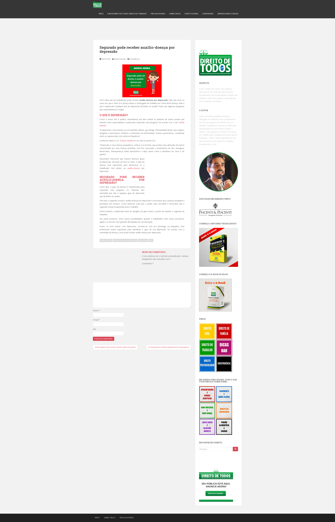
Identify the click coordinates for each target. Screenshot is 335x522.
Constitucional (191, 14)
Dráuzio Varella (126, 140)
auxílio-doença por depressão (125, 240)
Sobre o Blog (175, 14)
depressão (143, 240)
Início (101, 14)
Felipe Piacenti (120, 59)
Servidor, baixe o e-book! (227, 14)
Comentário (148, 263)
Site (94, 329)
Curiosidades (208, 14)
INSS (150, 240)
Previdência (134, 59)
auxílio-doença (133, 168)
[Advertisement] (167, 27)
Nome (96, 310)
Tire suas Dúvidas (157, 14)
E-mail (96, 320)
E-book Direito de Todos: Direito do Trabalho (127, 14)
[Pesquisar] (235, 449)
